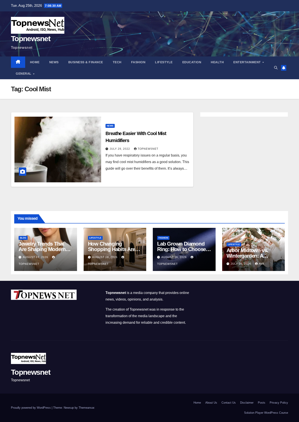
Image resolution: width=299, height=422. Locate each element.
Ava (261, 263)
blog (23, 238)
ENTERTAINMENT (247, 62)
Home (35, 62)
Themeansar (86, 407)
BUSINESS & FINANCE (85, 62)
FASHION (138, 62)
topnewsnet (148, 148)
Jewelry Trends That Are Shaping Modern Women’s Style (42, 249)
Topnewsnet (30, 38)
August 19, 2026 (105, 257)
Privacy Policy (279, 402)
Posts (261, 402)
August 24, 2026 (36, 257)
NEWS (54, 62)
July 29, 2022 (120, 148)
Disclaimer (246, 402)
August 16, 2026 (174, 257)
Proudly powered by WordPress (31, 407)
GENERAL (24, 73)
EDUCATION (191, 62)
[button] (276, 68)
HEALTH (217, 62)
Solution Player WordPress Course (266, 412)
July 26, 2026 (241, 263)
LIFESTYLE (164, 62)
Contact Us (229, 402)
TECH (117, 62)
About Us (211, 402)
